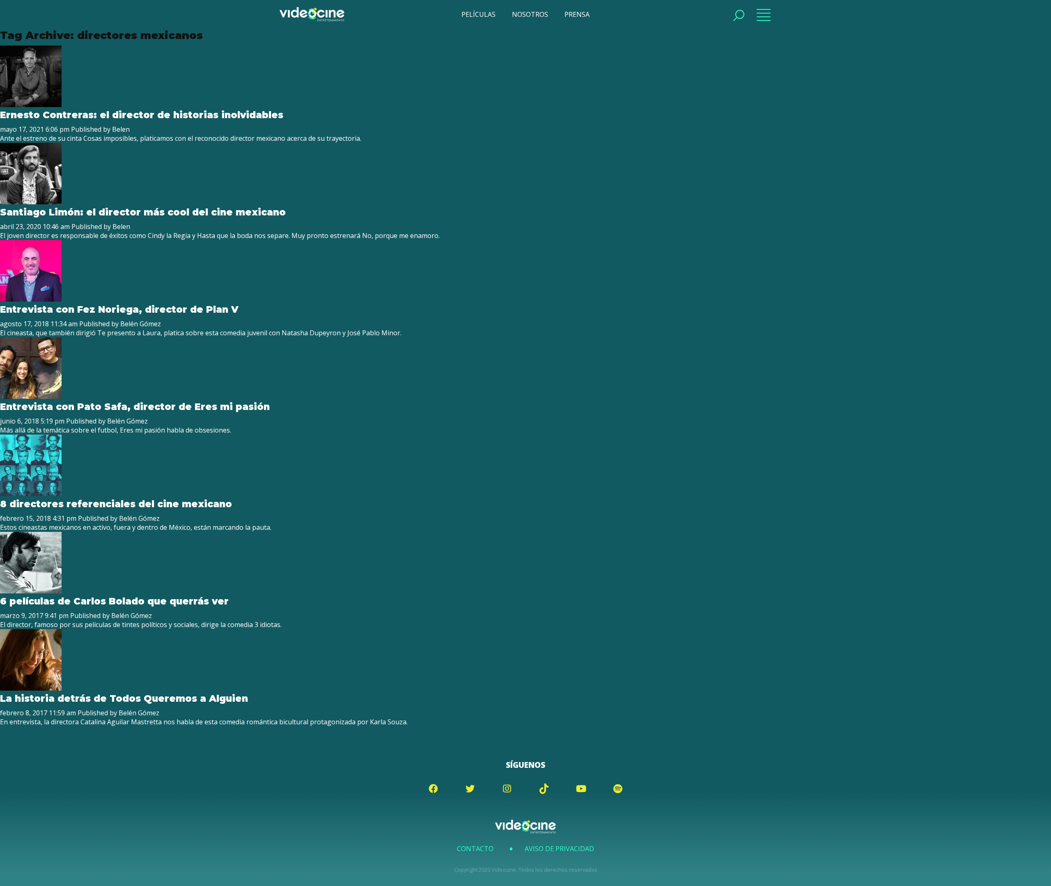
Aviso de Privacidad (559, 848)
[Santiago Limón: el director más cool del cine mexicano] (31, 201)
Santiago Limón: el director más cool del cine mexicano (143, 212)
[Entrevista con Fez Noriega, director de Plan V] (31, 299)
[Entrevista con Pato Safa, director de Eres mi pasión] (31, 396)
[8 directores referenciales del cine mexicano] (31, 493)
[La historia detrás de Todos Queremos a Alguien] (31, 688)
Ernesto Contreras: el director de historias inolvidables (141, 115)
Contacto (475, 848)
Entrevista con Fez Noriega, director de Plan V (119, 309)
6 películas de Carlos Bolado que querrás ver (114, 601)
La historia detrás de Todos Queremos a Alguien (124, 698)
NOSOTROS (530, 14)
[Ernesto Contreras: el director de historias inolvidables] (31, 104)
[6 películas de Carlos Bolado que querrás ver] (31, 590)
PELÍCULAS (478, 14)
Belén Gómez (140, 323)
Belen (121, 129)
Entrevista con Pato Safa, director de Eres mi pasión (135, 406)
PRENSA (577, 14)
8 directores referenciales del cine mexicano (116, 504)
